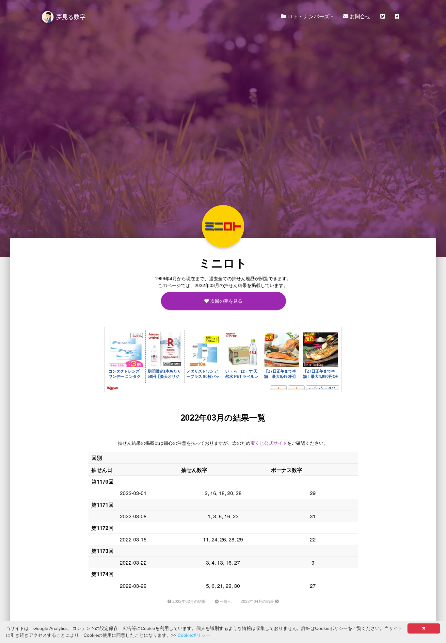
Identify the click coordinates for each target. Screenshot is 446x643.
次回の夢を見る (225, 300)
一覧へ (225, 601)
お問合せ (359, 16)
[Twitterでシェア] (382, 16)
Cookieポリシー (194, 635)
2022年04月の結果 (258, 601)
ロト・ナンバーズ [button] (307, 16)
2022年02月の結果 (188, 601)
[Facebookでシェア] (397, 16)
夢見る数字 (71, 16)
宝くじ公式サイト (268, 443)
